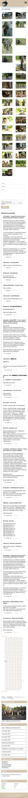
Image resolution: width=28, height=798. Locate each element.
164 (17, 669)
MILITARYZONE (6, 766)
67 (14, 648)
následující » (4, 691)
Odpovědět (15, 257)
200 (17, 677)
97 (5, 654)
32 (11, 642)
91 (10, 652)
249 (17, 689)
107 (14, 655)
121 (17, 658)
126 (12, 660)
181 (14, 673)
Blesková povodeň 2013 (8, 742)
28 (21, 640)
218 (15, 682)
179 (8, 673)
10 (19, 637)
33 (14, 642)
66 (11, 648)
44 (18, 643)
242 (14, 688)
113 (11, 657)
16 (14, 639)
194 (17, 676)
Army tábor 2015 (6, 737)
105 (8, 655)
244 (20, 688)
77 (16, 649)
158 (17, 667)
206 (17, 679)
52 (18, 645)
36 (20, 642)
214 (22, 680)
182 (17, 673)
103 (20, 654)
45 (21, 643)
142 (6, 664)
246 (8, 689)
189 (20, 674)
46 (5, 645)
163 (14, 669)
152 (17, 666)
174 (11, 672)
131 (8, 661)
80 (5, 651)
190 (6, 676)
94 (16, 652)
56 (8, 646)
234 (8, 686)
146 (17, 664)
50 (14, 645)
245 (6, 689)
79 (21, 649)
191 (8, 676)
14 (9, 639)
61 (18, 646)
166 (6, 670)
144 (11, 664)
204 (11, 679)
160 (6, 669)
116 (20, 657)
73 (8, 649)
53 (20, 645)
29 (5, 642)
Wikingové (4, 761)
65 (9, 648)
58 (12, 646)
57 (10, 646)
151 (14, 666)
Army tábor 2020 (6, 731)
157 (14, 667)
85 (16, 651)
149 (8, 666)
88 (22, 651)
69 (18, 648)
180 (11, 673)
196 (6, 677)
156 (11, 667)
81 (7, 651)
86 (18, 651)
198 (11, 677)
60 (16, 646)
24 (12, 640)
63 (5, 648)
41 (12, 643)
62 (21, 646)
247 (11, 689)
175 (14, 672)
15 (11, 639)
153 (20, 666)
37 (22, 642)
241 (11, 688)
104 (6, 655)
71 (22, 648)
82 (9, 651)
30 (7, 642)
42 (14, 643)
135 (20, 661)
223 (11, 683)
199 (14, 677)
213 (20, 680)
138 (11, 663)
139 (14, 663)
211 (14, 680)
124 (6, 660)
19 (20, 639)
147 (20, 664)
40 (10, 643)
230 (14, 685)
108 (17, 655)
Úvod (3, 697)
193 (14, 676)
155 (8, 667)
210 (11, 680)
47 (7, 645)
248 (14, 689)
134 (17, 661)
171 (20, 670)
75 (12, 649)
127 (15, 660)
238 (20, 686)
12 (5, 639)
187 (14, 674)
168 (11, 670)
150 (11, 666)
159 (20, 667)
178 (6, 673)
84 (14, 651)
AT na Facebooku (6, 764)
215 (6, 682)
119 (11, 658)
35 (18, 642)
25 (14, 640)
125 (9, 660)
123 (22, 658)
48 (9, 645)
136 (6, 663)
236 (14, 686)
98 (7, 654)
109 (20, 655)
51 (16, 645)
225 (17, 683)
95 (18, 652)
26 (16, 640)
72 (6, 649)
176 (17, 672)
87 (20, 651)
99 (9, 654)
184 (6, 674)
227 (6, 685)
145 (14, 664)
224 (14, 683)
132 (11, 661)
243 (17, 688)
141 (20, 663)
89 (6, 652)
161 (8, 669)
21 (6, 640)
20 (22, 639)
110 (22, 655)
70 (20, 648)
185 (8, 674)
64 (7, 648)
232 (20, 685)
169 (14, 670)
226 (20, 683)
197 (8, 677)
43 (16, 643)
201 (20, 677)
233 (6, 686)
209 (8, 680)
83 (11, 651)
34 (16, 642)
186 (11, 674)
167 (8, 670)
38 (6, 643)
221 (6, 683)
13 (7, 639)
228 (8, 685)
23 (10, 640)
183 (20, 673)
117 (6, 658)
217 (12, 682)
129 (20, 660)
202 (6, 679)
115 (17, 657)
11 (21, 637)
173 (8, 672)
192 (11, 676)
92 (12, 652)
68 (16, 648)
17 (16, 639)
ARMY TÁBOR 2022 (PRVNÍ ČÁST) (11, 721)
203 (8, 679)
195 (20, 676)
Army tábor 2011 (6, 754)
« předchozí (4, 636)
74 (10, 649)
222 (8, 683)
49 (11, 645)
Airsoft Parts (5, 767)
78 (18, 649)
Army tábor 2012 (6, 745)
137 (8, 663)
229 (11, 685)
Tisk (26, 794)
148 (6, 666)
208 (6, 680)
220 (20, 682)
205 (14, 679)
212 (17, 680)
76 (14, 649)
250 (20, 689)
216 (9, 682)
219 (17, 682)
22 (8, 640)
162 (11, 669)
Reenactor (4, 763)
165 (20, 669)
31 (9, 642)
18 (18, 639)
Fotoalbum (9, 697)
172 (6, 672)
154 (6, 667)
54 (22, 645)
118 (8, 658)
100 (12, 654)
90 (8, 652)
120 (14, 658)
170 (17, 670)
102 (18, 654)
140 (17, 663)
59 (14, 646)
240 (8, 688)
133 (14, 661)
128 (17, 660)
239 (6, 688)
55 (6, 646)
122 (19, 658)
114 (14, 657)
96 (21, 652)
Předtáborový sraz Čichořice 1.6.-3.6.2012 (12, 748)
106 (11, 655)
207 (20, 679)
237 (17, 686)
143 (8, 664)
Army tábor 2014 (6, 740)
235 (11, 686)
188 (17, 674)
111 (6, 657)
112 (9, 657)
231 (17, 685)
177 (20, 672)
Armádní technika (6, 751)
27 (18, 640)
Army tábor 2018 (6, 734)
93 (14, 652)
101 (15, 654)
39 (8, 643)
